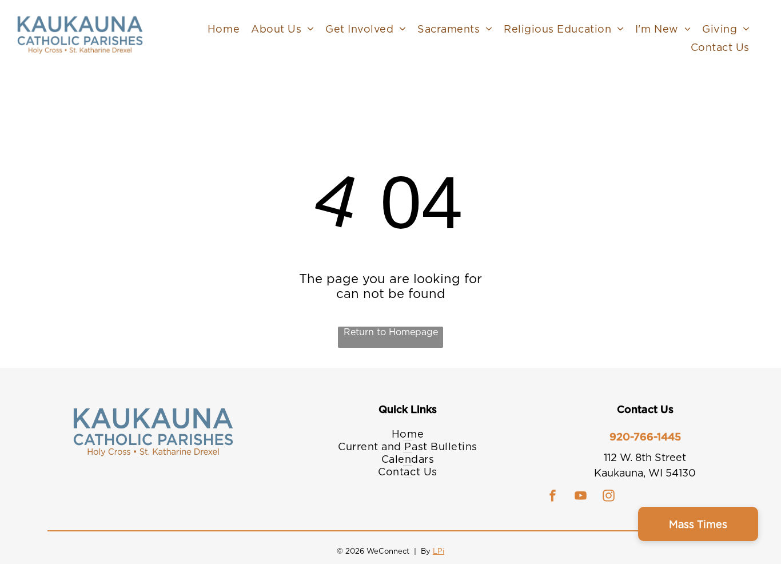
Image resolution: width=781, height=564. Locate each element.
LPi (438, 551)
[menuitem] (223, 28)
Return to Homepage (391, 332)
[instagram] (609, 496)
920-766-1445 (645, 437)
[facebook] (553, 496)
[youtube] (581, 496)
